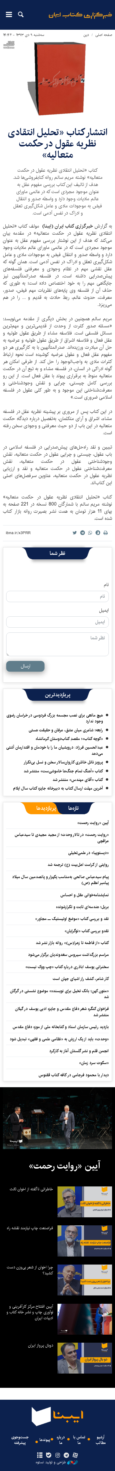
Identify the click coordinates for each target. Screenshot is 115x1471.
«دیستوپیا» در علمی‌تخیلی (88, 853)
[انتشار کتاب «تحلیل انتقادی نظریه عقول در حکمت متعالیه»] (57, 78)
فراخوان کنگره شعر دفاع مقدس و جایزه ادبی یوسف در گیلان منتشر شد (62, 1012)
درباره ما (61, 1440)
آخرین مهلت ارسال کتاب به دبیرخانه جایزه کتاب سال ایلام (58, 788)
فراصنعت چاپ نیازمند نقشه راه (30, 1228)
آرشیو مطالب (101, 1440)
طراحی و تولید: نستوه (51, 1462)
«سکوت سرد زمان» (94, 1063)
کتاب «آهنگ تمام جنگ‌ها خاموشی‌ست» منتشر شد (63, 771)
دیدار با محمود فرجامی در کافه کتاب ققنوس (74, 1075)
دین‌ (86, 35)
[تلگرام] (66, 1455)
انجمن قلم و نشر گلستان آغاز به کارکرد (79, 1051)
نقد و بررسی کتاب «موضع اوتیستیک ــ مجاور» (72, 919)
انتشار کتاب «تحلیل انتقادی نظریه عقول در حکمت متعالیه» (57, 143)
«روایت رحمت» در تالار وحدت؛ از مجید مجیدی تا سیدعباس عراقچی (62, 837)
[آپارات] (75, 1455)
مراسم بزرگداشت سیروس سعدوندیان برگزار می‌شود (68, 954)
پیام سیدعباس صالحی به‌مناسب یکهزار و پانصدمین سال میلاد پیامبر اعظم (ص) (60, 880)
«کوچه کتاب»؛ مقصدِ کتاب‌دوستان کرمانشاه (69, 738)
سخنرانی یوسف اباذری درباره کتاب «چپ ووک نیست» (67, 967)
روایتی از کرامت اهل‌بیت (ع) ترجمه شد (78, 864)
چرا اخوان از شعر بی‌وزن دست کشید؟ (30, 1270)
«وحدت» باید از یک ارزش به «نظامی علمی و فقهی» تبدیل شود (59, 1039)
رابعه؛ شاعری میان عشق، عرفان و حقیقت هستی (66, 730)
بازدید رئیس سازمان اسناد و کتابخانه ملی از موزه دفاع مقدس (61, 1027)
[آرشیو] (39, 1455)
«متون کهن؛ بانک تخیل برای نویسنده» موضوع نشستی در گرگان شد (59, 994)
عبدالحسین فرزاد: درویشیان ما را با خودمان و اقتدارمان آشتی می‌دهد (54, 750)
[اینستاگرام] (57, 1455)
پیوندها (45, 1440)
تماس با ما (79, 1440)
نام (106, 584)
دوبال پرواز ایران (40, 1345)
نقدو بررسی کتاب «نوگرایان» (87, 931)
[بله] (48, 1455)
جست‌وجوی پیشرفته (20, 1440)
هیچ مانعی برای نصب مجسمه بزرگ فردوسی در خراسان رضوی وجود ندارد (54, 718)
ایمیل (104, 610)
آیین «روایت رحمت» (93, 823)
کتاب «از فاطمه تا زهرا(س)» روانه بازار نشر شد (72, 943)
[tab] (73, 808)
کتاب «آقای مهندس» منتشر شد (77, 779)
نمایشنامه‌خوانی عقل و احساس (84, 895)
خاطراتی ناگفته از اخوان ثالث (31, 1189)
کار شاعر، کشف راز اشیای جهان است (81, 979)
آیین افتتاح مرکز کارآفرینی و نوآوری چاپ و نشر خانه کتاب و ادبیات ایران (29, 1312)
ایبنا (80, 19)
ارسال (25, 666)
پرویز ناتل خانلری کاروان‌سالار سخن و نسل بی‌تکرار (63, 762)
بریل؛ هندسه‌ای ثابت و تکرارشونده (82, 907)
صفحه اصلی (103, 35)
